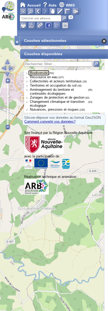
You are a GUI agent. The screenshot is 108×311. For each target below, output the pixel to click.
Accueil (34, 5)
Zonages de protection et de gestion (57, 97)
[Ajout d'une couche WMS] (76, 11)
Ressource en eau (43, 77)
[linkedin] (65, 25)
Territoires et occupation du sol (53, 85)
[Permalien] (40, 25)
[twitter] (57, 25)
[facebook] (48, 25)
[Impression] (23, 25)
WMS (70, 5)
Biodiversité (39, 73)
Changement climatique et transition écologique (57, 104)
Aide (50, 5)
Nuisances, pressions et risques (54, 109)
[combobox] (70, 17)
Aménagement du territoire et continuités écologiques (52, 91)
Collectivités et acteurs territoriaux (56, 81)
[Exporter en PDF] (32, 25)
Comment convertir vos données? (49, 121)
